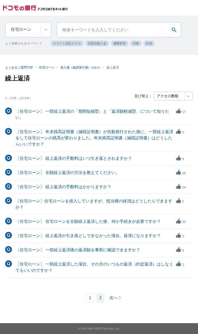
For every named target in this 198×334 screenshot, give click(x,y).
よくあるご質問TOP (19, 67)
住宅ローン (46, 67)
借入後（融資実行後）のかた (80, 67)
